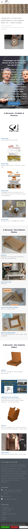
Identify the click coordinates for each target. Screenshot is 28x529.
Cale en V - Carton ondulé (8, 309)
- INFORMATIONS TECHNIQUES (8, 514)
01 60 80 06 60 (7, 496)
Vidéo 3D (3, 370)
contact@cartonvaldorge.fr (10, 499)
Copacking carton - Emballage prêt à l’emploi (12, 221)
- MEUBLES (4, 512)
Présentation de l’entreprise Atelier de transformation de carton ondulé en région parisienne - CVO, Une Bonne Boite (12, 400)
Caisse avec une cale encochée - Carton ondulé (13, 454)
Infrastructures (6, 282)
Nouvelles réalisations (8, 332)
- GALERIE (3, 517)
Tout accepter (5, 527)
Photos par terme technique (9, 307)
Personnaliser (23, 527)
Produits (4, 255)
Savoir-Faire (4, 138)
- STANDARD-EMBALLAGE (7, 509)
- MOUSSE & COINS (6, 510)
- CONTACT (4, 519)
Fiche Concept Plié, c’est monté (9, 140)
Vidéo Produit (8, 9)
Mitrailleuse (4, 283)
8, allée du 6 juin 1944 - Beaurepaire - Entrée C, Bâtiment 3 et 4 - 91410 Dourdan (13, 491)
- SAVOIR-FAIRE (5, 507)
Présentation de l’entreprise (10, 397)
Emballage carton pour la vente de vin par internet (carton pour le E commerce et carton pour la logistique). (13, 194)
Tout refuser (14, 527)
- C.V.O (2, 515)
